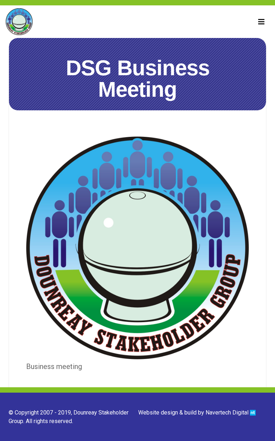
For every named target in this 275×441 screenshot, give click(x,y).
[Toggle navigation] (261, 21)
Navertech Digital (228, 412)
